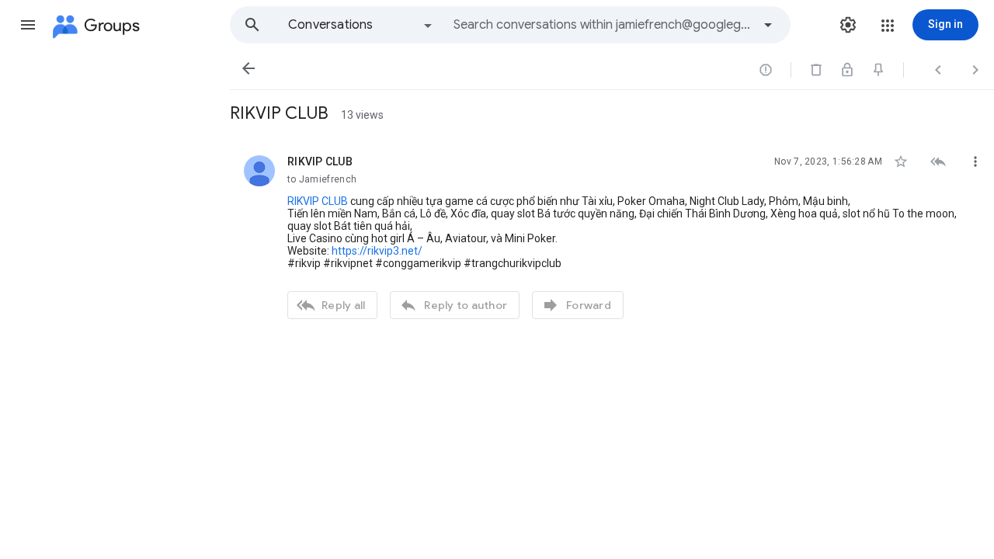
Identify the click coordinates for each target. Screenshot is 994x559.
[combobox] (602, 25)
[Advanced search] (768, 25)
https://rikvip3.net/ (377, 251)
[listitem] (612, 235)
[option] (361, 25)
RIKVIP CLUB (317, 201)
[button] (28, 24)
